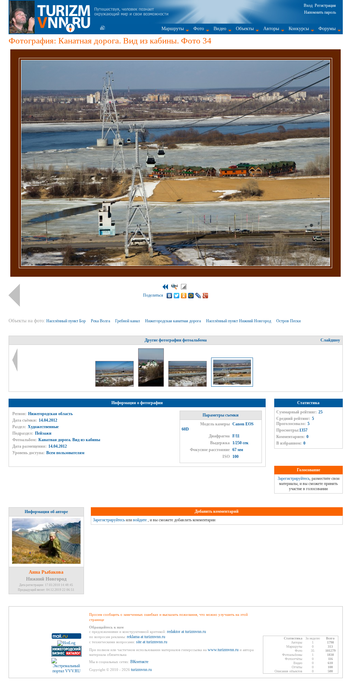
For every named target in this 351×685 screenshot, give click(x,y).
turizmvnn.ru (141, 669)
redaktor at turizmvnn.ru (186, 631)
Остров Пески (289, 321)
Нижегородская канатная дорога (173, 321)
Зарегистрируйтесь (294, 478)
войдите (140, 520)
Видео (220, 28)
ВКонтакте (139, 661)
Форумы (327, 28)
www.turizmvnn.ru (223, 649)
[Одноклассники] (183, 295)
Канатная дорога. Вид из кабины (69, 439)
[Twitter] (176, 295)
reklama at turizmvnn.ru (146, 636)
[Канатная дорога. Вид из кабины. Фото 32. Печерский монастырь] (151, 385)
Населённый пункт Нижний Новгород (239, 321)
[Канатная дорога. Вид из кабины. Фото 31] (115, 385)
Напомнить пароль (320, 12)
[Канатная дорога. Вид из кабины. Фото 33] (188, 385)
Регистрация (325, 5)
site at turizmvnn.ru (151, 641)
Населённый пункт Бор (66, 321)
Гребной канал (128, 321)
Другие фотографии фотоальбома (176, 340)
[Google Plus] (205, 295)
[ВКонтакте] (169, 295)
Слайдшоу (330, 340)
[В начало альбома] (165, 286)
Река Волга (101, 321)
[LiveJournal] (198, 295)
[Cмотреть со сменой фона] (183, 286)
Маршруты (172, 28)
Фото (198, 28)
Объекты (245, 28)
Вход (308, 5)
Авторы (271, 28)
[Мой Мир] (191, 295)
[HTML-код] (174, 286)
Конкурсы (299, 28)
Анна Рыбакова (46, 572)
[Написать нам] (102, 28)
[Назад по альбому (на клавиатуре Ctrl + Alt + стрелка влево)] (14, 295)
